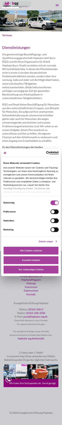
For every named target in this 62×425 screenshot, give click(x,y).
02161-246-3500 (35, 313)
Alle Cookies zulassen (31, 250)
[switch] (54, 211)
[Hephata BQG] (16, 7)
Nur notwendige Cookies (31, 269)
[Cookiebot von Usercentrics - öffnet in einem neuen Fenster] (46, 153)
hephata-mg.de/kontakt (31, 338)
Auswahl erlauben (31, 260)
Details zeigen (46, 241)
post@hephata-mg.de (35, 316)
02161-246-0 (35, 309)
